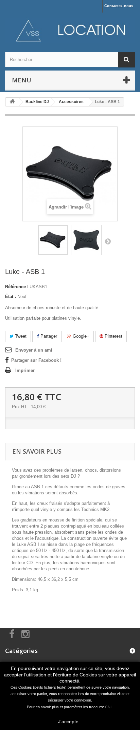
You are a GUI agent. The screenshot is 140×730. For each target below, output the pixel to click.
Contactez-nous (118, 6)
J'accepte (68, 721)
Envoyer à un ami (33, 350)
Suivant (107, 241)
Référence (15, 286)
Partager (48, 336)
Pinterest (112, 336)
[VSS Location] (70, 30)
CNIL (109, 707)
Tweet (20, 336)
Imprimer (25, 370)
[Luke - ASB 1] (53, 240)
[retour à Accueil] (12, 102)
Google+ (80, 336)
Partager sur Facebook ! (36, 360)
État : (10, 296)
